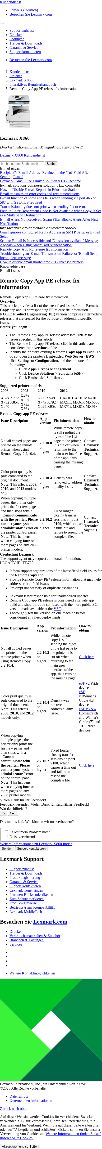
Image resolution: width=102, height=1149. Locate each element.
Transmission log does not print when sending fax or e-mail (44, 207)
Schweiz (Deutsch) (23, 10)
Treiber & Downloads (25, 873)
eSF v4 (82, 694)
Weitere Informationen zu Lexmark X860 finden (36, 844)
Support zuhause (21, 869)
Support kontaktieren (31, 848)
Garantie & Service (23, 882)
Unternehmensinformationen (30, 1101)
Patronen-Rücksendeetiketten (31, 895)
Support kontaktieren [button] (25, 52)
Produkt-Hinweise (23, 903)
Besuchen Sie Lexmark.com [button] (30, 14)
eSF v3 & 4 (87, 709)
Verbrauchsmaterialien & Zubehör (34, 936)
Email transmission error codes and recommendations (39, 194)
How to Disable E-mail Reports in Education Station (39, 190)
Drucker (15, 76)
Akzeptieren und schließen (20, 1146)
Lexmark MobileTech (25, 912)
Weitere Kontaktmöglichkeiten (32, 973)
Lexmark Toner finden (26, 890)
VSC (57, 609)
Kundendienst (19, 72)
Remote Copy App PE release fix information (34, 249)
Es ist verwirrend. (22, 837)
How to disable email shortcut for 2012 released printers (41, 262)
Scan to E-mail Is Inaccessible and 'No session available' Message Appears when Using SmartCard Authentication (49, 243)
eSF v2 (84, 683)
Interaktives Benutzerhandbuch (32, 84)
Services (15, 944)
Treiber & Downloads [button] (25, 43)
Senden (7, 848)
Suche (51, 164)
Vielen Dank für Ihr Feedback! (23, 800)
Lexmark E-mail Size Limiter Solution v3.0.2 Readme (40, 181)
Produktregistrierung (24, 877)
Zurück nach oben (13, 1109)
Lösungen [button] (16, 39)
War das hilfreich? (13, 809)
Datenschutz (18, 1096)
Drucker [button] (15, 35)
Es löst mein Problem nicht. (30, 832)
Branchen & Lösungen (26, 940)
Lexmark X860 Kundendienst (22, 155)
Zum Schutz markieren (26, 899)
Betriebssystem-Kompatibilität (32, 907)
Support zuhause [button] (21, 30)
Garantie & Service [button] (23, 47)
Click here (86, 657)
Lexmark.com (50, 922)
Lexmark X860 (20, 80)
